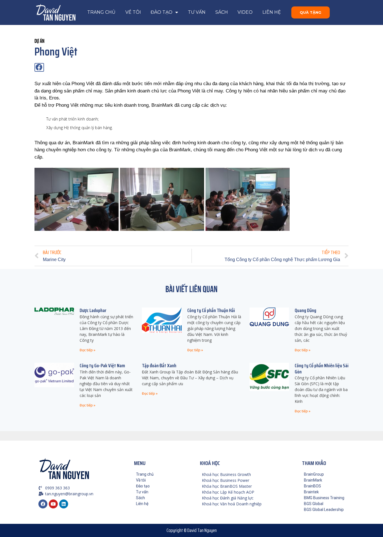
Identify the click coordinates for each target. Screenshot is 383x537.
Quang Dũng (305, 310)
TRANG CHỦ (101, 12)
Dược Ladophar (93, 310)
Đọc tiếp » (87, 350)
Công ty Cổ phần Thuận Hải (211, 310)
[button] (310, 12)
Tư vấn (197, 12)
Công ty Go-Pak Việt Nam (102, 365)
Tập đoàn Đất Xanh (159, 365)
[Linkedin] (63, 503)
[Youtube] (53, 503)
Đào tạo (161, 12)
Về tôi (133, 12)
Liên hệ (271, 12)
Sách (221, 12)
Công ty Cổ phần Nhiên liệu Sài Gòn (322, 369)
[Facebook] (42, 503)
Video (245, 12)
